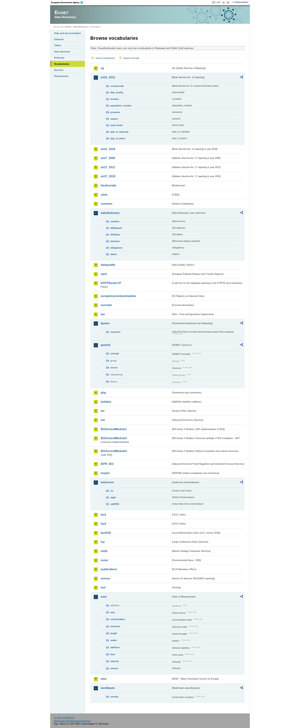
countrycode (117, 86)
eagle (113, 497)
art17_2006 (108, 158)
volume (114, 668)
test (103, 587)
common (106, 203)
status (113, 254)
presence (115, 112)
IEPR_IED (107, 463)
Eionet (68, 27)
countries (115, 332)
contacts (114, 221)
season (114, 119)
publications (109, 569)
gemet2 (105, 345)
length (113, 633)
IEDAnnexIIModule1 (114, 429)
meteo (113, 640)
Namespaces (61, 76)
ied (103, 420)
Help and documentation (67, 33)
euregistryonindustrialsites (118, 296)
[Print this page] (224, 2)
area (112, 612)
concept (114, 353)
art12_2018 (108, 149)
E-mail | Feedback (64, 717)
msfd (104, 551)
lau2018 (106, 532)
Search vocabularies (105, 58)
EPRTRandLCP (111, 283)
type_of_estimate (119, 132)
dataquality (108, 264)
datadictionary (110, 212)
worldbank (108, 688)
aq (102, 68)
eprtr (104, 274)
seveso (105, 578)
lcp (103, 541)
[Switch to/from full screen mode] (229, 2)
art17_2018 (108, 176)
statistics (115, 647)
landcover (107, 482)
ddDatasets (116, 228)
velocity (114, 661)
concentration (117, 619)
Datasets (59, 39)
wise (104, 678)
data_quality (116, 92)
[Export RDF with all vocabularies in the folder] (241, 78)
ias (103, 410)
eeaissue (115, 241)
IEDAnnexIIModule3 (114, 438)
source (114, 367)
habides (106, 401)
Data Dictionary (80, 27)
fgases (105, 323)
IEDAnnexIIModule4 (114, 451)
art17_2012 (108, 167)
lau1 (103, 514)
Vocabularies (61, 63)
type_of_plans (117, 138)
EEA (68, 2)
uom (104, 596)
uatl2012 (114, 504)
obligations (116, 247)
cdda (104, 194)
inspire (105, 473)
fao (103, 314)
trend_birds (116, 125)
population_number (120, 105)
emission (115, 626)
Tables (57, 45)
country (114, 696)
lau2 (103, 523)
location (114, 99)
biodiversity (108, 185)
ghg (103, 392)
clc (111, 490)
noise (104, 560)
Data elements (62, 51)
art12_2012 (108, 77)
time (112, 654)
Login (218, 2)
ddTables (115, 234)
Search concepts (131, 58)
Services (58, 70)
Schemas (59, 57)
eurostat (106, 305)
